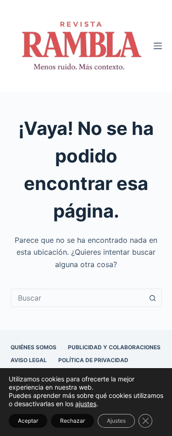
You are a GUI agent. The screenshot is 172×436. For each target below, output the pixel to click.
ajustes (85, 404)
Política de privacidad (93, 360)
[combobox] (77, 298)
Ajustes (116, 420)
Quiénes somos (33, 347)
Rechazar (72, 420)
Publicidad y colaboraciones (114, 347)
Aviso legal (29, 360)
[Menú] (158, 46)
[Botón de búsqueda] (152, 298)
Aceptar (28, 420)
